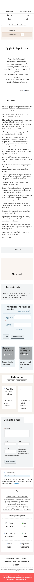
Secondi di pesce (18, 509)
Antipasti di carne (11, 496)
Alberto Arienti (17, 274)
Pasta (25, 537)
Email (19, 441)
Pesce (9, 547)
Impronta (25, 559)
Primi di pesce (11, 504)
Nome (6, 441)
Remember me (19, 330)
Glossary (16, 565)
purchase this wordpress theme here (17, 579)
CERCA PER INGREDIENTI (21, 562)
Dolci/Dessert (9, 537)
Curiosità (27, 499)
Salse (25, 506)
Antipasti (9, 526)
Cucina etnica (19, 499)
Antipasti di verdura (9, 499)
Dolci (7, 501)
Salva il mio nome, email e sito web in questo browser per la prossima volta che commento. (17, 453)
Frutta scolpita (14, 501)
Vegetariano (27, 509)
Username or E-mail (9, 318)
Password (9, 325)
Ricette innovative (21, 504)
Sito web (7, 449)
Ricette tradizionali (21, 380)
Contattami (8, 562)
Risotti (20, 506)
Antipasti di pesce (22, 496)
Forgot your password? (23, 311)
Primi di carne (11, 380)
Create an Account (17, 336)
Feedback (15, 484)
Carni (24, 526)
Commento (18, 250)
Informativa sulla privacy (12, 559)
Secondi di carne (7, 509)
